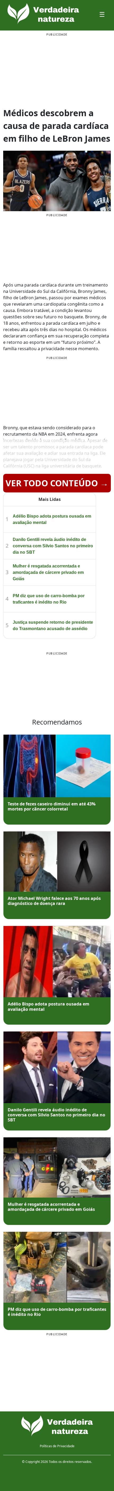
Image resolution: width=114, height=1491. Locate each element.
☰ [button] (102, 14)
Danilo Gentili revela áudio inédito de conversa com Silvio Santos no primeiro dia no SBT (53, 545)
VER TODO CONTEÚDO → (57, 483)
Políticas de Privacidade (57, 1446)
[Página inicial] (57, 1426)
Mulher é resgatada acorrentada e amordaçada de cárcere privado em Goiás (48, 572)
